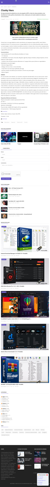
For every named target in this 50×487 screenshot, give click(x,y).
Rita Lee (37, 429)
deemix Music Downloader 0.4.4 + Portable (12, 351)
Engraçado (13, 122)
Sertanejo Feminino (5, 435)
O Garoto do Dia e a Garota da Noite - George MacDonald (20, 214)
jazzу (39, 432)
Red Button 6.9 (28, 465)
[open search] (48, 2)
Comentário (3, 163)
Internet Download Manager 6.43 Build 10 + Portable (14, 253)
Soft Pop (42, 429)
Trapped (19, 143)
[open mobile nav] (1, 2)
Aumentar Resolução (18, 429)
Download (4, 118)
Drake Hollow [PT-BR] (5, 143)
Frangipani (44, 432)
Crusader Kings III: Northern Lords (41, 143)
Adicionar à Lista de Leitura (43, 19)
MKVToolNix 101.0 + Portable (28, 453)
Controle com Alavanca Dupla (31, 432)
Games (5, 6)
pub (33, 429)
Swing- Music (8, 432)
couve (3, 432)
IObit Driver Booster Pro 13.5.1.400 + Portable (12, 286)
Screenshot (4, 111)
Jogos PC (9, 6)
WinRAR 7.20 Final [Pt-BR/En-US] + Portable (12, 384)
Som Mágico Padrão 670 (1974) (44, 459)
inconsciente (15, 432)
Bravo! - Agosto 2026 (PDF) (28, 459)
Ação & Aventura (27, 429)
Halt (2, 429)
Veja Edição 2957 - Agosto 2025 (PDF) (16, 201)
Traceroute (21, 432)
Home (2, 6)
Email (2, 157)
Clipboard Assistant (9, 429)
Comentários (6, 148)
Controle (25, 122)
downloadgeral (4, 255)
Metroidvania (7, 122)
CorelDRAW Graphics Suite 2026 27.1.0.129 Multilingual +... (16, 319)
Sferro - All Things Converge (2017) (15, 188)
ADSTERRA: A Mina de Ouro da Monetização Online (21, 483)
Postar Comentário (6, 178)
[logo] (25, 2)
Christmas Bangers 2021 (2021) (15, 194)
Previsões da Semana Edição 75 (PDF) (16, 207)
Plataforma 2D (19, 122)
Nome (2, 151)
